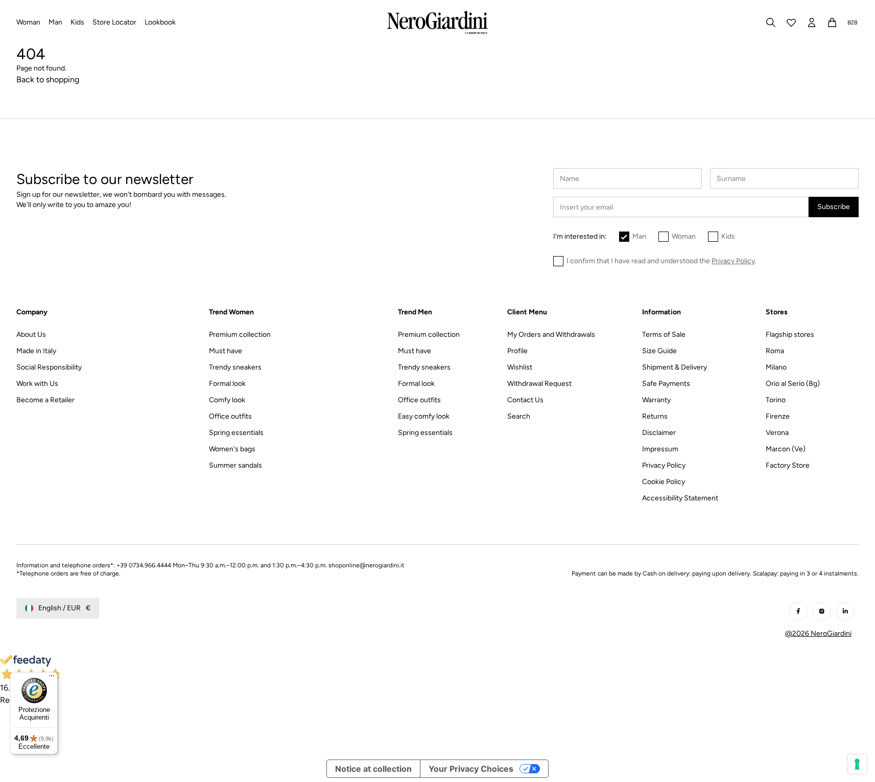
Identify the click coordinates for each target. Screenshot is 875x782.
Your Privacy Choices (471, 769)
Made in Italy (36, 351)
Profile (517, 351)
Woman (684, 236)
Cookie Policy (663, 481)
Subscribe (833, 206)
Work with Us (37, 383)
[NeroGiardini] (437, 22)
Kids (728, 236)
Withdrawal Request (539, 383)
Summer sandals (235, 465)
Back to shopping (47, 79)
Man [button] (55, 22)
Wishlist (519, 367)
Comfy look (227, 400)
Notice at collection (373, 769)
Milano (776, 367)
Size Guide (659, 351)
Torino (776, 400)
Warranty (656, 400)
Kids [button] (77, 22)
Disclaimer (659, 432)
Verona (777, 432)
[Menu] (51, 678)
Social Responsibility (49, 367)
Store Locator (114, 22)
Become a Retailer (45, 400)
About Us (31, 334)
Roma (775, 351)
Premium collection (240, 334)
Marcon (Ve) (786, 449)
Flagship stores (790, 334)
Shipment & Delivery (674, 367)
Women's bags (232, 449)
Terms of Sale (663, 334)
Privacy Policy (663, 465)
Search (518, 416)
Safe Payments (666, 383)
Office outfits (230, 416)
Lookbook (160, 22)
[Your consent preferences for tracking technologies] (857, 764)
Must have (225, 351)
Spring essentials (236, 432)
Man (639, 236)
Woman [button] (28, 22)
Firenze (778, 416)
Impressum (660, 449)
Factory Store (788, 465)
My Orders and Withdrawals (551, 334)
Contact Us (525, 400)
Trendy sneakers (235, 367)
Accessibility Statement (680, 498)
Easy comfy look (424, 416)
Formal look (227, 383)
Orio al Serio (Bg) (793, 383)
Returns (655, 416)
